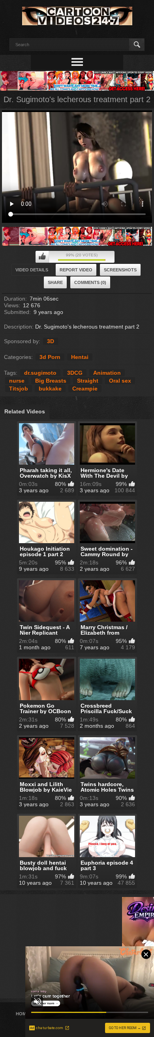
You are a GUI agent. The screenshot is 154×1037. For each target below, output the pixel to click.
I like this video (42, 257)
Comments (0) (90, 282)
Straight (87, 380)
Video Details (31, 269)
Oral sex (120, 380)
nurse (16, 380)
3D (50, 341)
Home (22, 1013)
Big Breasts (50, 380)
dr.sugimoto (40, 373)
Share (55, 282)
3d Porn (49, 357)
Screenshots (120, 269)
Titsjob (18, 388)
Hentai (79, 357)
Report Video (76, 269)
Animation (107, 373)
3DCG (75, 373)
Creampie (85, 388)
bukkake (50, 388)
